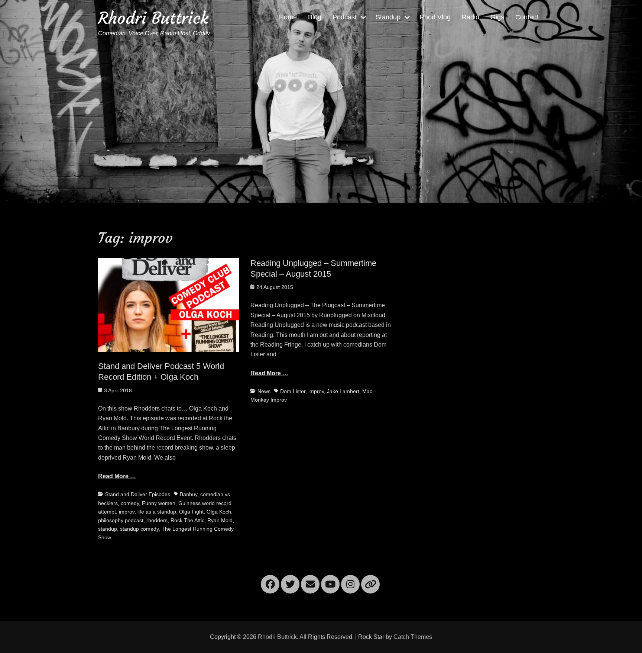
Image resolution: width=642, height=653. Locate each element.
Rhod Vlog (435, 17)
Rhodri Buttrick (153, 18)
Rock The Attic (187, 520)
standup (107, 529)
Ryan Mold (220, 520)
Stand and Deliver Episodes (137, 494)
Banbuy (188, 494)
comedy (130, 503)
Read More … (117, 476)
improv (126, 512)
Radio (470, 17)
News (263, 391)
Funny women (158, 503)
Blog (314, 17)
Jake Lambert (343, 391)
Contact (526, 17)
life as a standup (156, 512)
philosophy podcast (120, 520)
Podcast (345, 17)
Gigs (497, 17)
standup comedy (139, 529)
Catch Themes (412, 637)
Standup (388, 17)
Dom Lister (292, 391)
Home (288, 17)
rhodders (157, 520)
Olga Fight (191, 512)
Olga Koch (219, 512)
